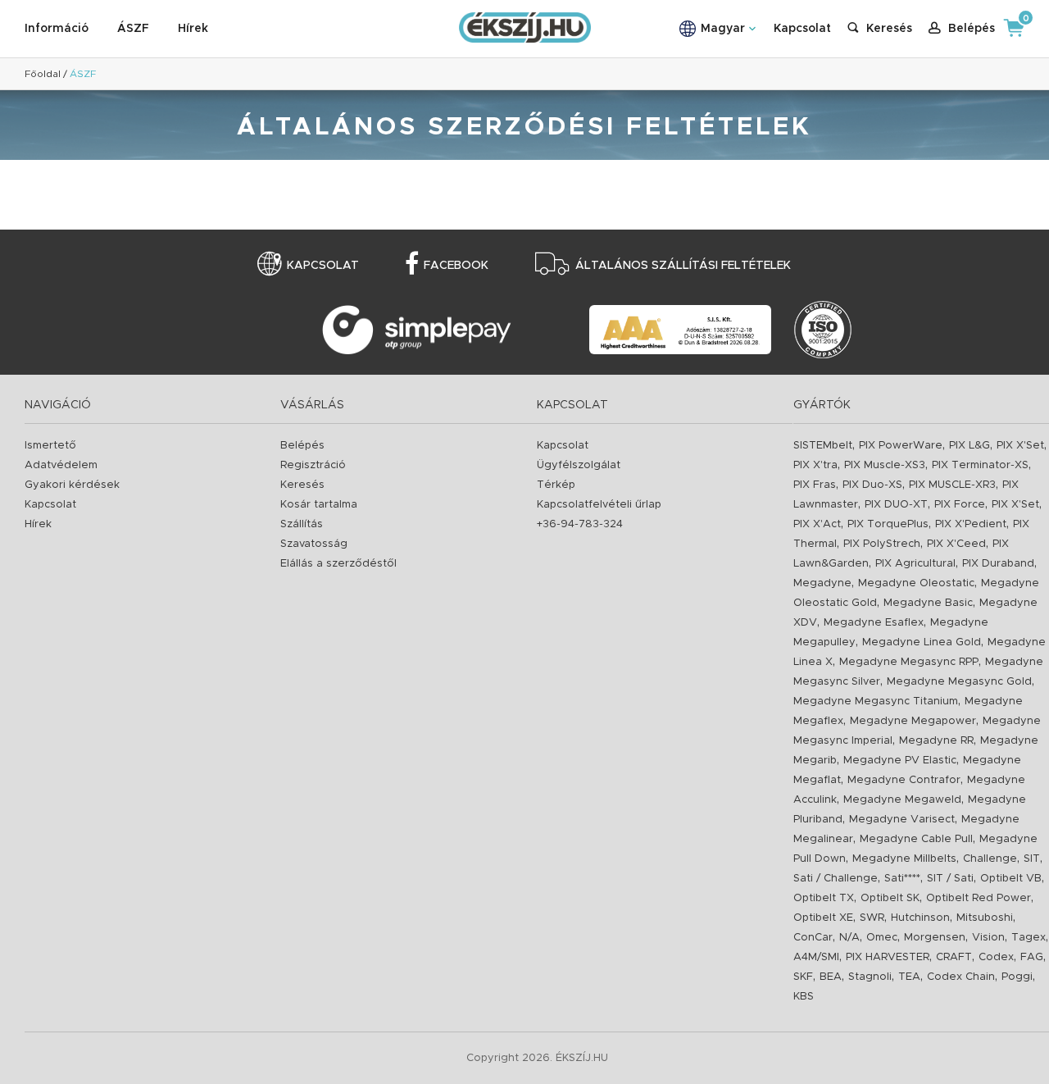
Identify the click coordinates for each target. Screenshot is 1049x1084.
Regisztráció (313, 465)
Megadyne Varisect (902, 819)
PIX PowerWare (900, 445)
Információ (57, 28)
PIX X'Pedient (970, 524)
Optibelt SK (890, 898)
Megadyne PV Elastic (899, 760)
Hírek (193, 28)
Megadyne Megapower (913, 721)
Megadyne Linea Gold (921, 642)
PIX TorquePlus (888, 524)
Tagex (1028, 937)
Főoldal (43, 74)
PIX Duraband (998, 563)
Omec (881, 937)
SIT (1032, 859)
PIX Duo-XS (872, 485)
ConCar (813, 937)
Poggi (1017, 977)
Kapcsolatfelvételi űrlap (599, 504)
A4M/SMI (816, 957)
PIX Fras (814, 485)
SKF (803, 977)
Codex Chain (961, 977)
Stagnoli (870, 977)
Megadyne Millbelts (904, 859)
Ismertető (50, 445)
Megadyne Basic (928, 603)
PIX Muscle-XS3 (884, 465)
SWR (872, 918)
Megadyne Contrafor (903, 780)
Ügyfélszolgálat (578, 465)
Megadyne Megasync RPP (909, 662)
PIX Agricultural (915, 563)
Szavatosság (313, 544)
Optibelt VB (1011, 878)
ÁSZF (133, 28)
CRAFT (954, 957)
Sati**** (902, 878)
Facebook (456, 265)
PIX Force (959, 504)
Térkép (556, 485)
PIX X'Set (1020, 445)
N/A (849, 937)
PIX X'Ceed (956, 544)
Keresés (302, 485)
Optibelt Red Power (978, 898)
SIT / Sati (950, 878)
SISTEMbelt (822, 445)
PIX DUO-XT (896, 504)
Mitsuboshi (984, 918)
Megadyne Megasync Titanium (875, 701)
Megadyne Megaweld (902, 800)
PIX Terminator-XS (980, 465)
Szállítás (301, 524)
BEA (831, 977)
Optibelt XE (823, 918)
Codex (996, 957)
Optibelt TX (823, 898)
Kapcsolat (802, 28)
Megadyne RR (936, 741)
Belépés (302, 445)
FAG (1031, 957)
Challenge (990, 859)
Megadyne (822, 583)
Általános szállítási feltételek (683, 265)
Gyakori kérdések (72, 485)
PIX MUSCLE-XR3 (952, 485)
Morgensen (934, 937)
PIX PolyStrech (881, 544)
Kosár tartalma (318, 504)
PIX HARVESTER (887, 957)
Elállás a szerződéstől (338, 563)
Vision (988, 937)
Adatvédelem (61, 465)
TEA (909, 977)
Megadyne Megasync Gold (959, 681)
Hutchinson (920, 918)
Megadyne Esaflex (874, 622)
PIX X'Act (817, 524)
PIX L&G (969, 445)
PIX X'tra (815, 465)
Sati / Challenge (835, 878)
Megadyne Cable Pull (916, 839)
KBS (803, 996)
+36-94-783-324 (580, 524)
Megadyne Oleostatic (916, 583)
